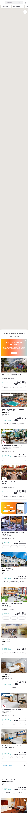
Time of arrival (5, 6)
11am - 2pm (22, 757)
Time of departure (17, 6)
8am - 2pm (6, 496)
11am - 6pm (14, 546)
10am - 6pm (14, 459)
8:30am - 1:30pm (14, 581)
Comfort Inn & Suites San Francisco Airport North (14, 604)
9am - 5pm (14, 618)
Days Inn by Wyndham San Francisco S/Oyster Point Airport (14, 745)
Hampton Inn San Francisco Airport (14, 374)
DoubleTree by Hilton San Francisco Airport (14, 482)
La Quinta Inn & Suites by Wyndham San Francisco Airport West (14, 410)
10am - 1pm (14, 757)
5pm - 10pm (22, 546)
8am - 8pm (22, 581)
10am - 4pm (21, 496)
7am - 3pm (6, 423)
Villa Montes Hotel (14, 640)
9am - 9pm (6, 387)
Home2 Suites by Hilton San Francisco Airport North (14, 533)
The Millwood (14, 674)
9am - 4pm (6, 546)
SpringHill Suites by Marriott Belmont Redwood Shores (14, 710)
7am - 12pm (6, 581)
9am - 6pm (14, 496)
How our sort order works (13, 336)
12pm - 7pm (22, 387)
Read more (14, 353)
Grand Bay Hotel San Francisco (14, 779)
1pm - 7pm (22, 652)
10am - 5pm (14, 387)
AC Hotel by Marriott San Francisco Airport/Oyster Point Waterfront (14, 446)
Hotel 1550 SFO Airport (14, 568)
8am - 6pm (14, 423)
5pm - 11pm (22, 618)
